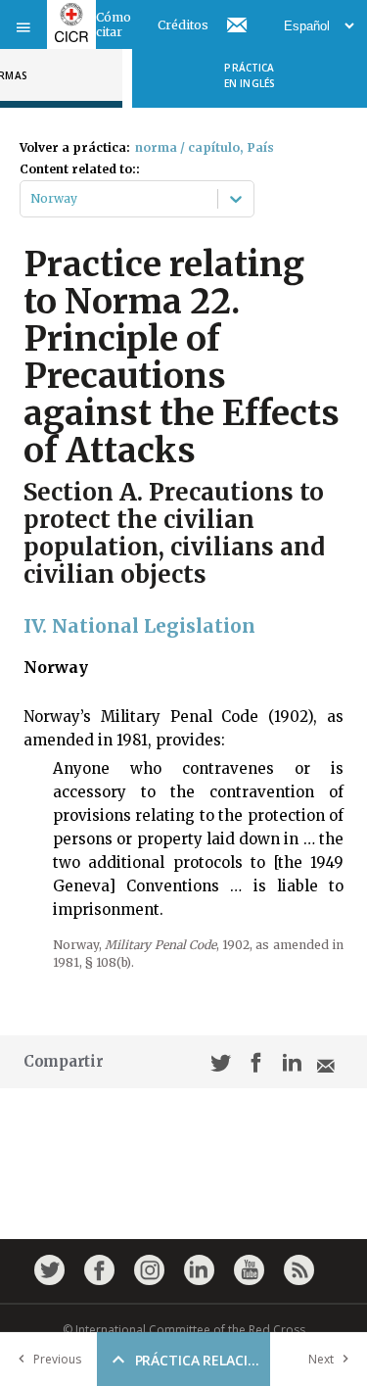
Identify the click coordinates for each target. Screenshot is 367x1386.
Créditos (183, 25)
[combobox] (31, 199)
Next (321, 1359)
